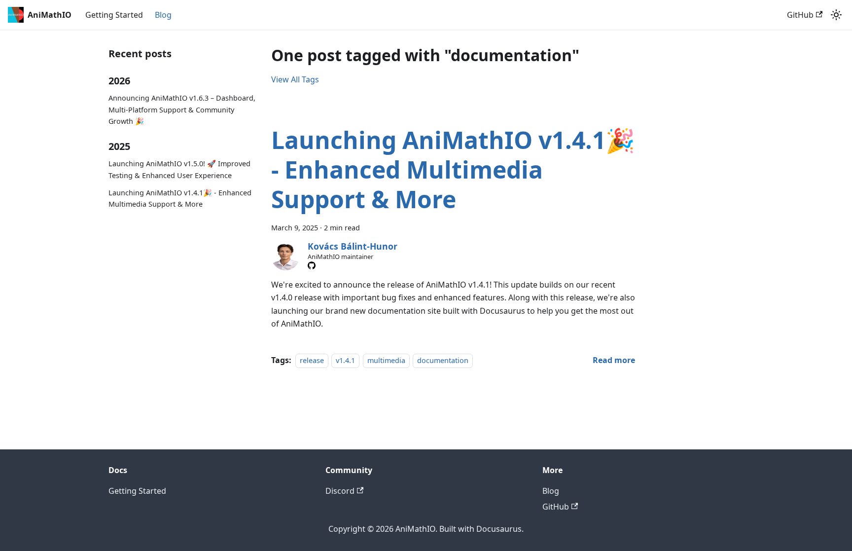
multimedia (386, 360)
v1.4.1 (345, 360)
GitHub (800, 14)
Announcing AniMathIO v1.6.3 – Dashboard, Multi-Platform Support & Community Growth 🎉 (181, 109)
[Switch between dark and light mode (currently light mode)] (836, 15)
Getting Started (114, 14)
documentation (442, 360)
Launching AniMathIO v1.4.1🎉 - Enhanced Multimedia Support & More (179, 198)
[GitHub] (312, 265)
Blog (163, 14)
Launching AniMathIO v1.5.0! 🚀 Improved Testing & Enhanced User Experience (179, 169)
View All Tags (295, 79)
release (312, 360)
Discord (340, 490)
